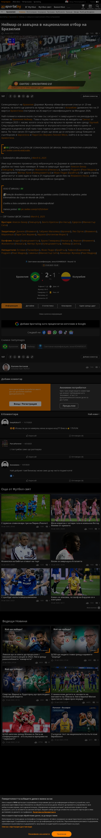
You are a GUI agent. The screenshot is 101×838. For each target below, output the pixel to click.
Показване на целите (39, 834)
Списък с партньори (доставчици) (17, 827)
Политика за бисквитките (44, 812)
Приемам (61, 834)
